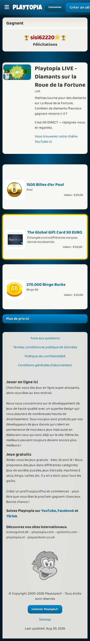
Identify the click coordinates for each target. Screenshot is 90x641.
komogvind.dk (17, 532)
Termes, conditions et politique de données (45, 347)
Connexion (54, 7)
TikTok (11, 516)
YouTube (48, 511)
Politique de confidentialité (45, 356)
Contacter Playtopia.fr (45, 609)
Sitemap (45, 619)
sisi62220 (42, 37)
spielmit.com (66, 532)
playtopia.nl (15, 537)
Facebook (66, 511)
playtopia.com (43, 532)
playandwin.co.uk (41, 537)
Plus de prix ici (17, 318)
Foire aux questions (45, 338)
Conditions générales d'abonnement (45, 365)
